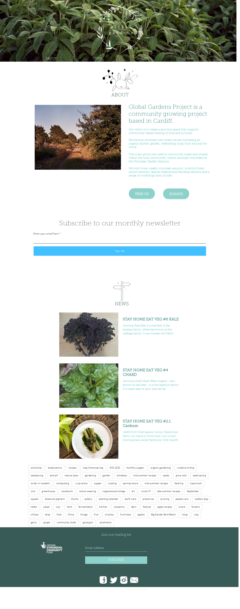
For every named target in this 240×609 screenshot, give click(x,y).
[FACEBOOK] (103, 580)
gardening (90, 475)
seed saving (199, 475)
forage (84, 514)
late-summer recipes (168, 491)
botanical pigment (55, 499)
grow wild (181, 475)
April (133, 507)
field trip (178, 483)
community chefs (66, 522)
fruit (96, 514)
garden (106, 475)
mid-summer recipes (156, 483)
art (133, 491)
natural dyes (71, 475)
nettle (34, 507)
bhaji (47, 514)
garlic (34, 522)
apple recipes (164, 507)
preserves (148, 499)
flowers (195, 507)
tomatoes (122, 475)
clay (196, 514)
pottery (88, 499)
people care (182, 499)
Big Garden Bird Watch (163, 514)
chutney (109, 514)
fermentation (85, 507)
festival (147, 507)
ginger (46, 522)
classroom (196, 483)
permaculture (130, 483)
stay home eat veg (93, 468)
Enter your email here (46, 233)
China (71, 514)
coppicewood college (113, 491)
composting (62, 483)
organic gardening (160, 468)
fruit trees (125, 514)
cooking (112, 483)
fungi (185, 514)
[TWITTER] (114, 580)
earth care (130, 499)
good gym (87, 522)
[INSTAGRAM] (124, 580)
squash (35, 499)
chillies (35, 514)
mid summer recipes (144, 475)
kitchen (103, 507)
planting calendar (108, 499)
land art (54, 475)
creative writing (185, 468)
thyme (74, 499)
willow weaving (87, 491)
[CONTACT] (134, 580)
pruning (164, 499)
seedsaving (37, 475)
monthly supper (135, 468)
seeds (166, 475)
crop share (81, 483)
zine (33, 491)
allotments (106, 522)
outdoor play (201, 499)
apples (141, 514)
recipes (72, 468)
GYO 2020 (115, 468)
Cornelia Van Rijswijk (138, 588)
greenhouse (48, 491)
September (193, 491)
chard (181, 507)
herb (69, 507)
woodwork (67, 491)
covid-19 (146, 491)
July (58, 507)
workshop (36, 468)
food (59, 514)
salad (46, 507)
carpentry (119, 507)
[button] (143, 59)
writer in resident (40, 483)
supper (98, 483)
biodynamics (55, 468)
